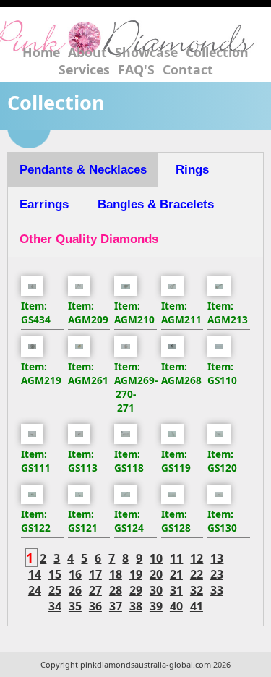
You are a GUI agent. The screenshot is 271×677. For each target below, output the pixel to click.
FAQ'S (136, 69)
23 (216, 574)
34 (54, 606)
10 (156, 558)
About (87, 52)
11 (176, 558)
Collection (217, 52)
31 (176, 590)
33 (216, 590)
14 (34, 574)
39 (156, 606)
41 (196, 606)
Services (84, 69)
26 (75, 590)
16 (75, 574)
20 (156, 574)
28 (115, 590)
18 (115, 574)
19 (135, 574)
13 (216, 558)
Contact (188, 69)
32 (196, 590)
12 (196, 558)
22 (196, 574)
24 (34, 590)
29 (135, 590)
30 (156, 590)
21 (176, 574)
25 (54, 590)
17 (95, 574)
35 (75, 606)
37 (115, 606)
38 (135, 606)
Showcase (146, 52)
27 (95, 590)
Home (41, 52)
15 (54, 574)
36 (95, 606)
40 (176, 606)
